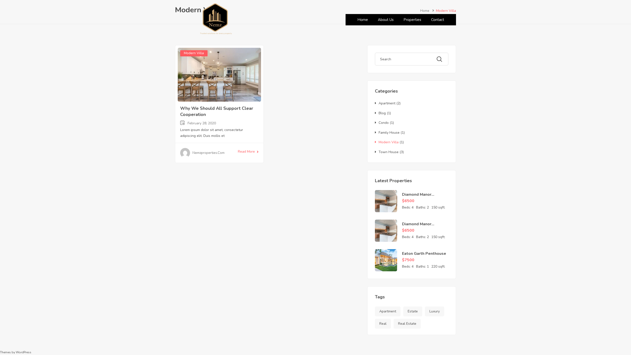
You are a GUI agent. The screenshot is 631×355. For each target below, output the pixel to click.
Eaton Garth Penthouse (424, 253)
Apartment (387, 103)
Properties (412, 19)
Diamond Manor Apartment (416, 197)
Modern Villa (194, 53)
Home (362, 19)
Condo (384, 122)
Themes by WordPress (15, 352)
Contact (437, 19)
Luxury (434, 311)
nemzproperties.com (209, 152)
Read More (246, 151)
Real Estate (407, 323)
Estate (413, 311)
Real (382, 323)
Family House (389, 132)
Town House (389, 152)
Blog (382, 113)
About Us (386, 19)
